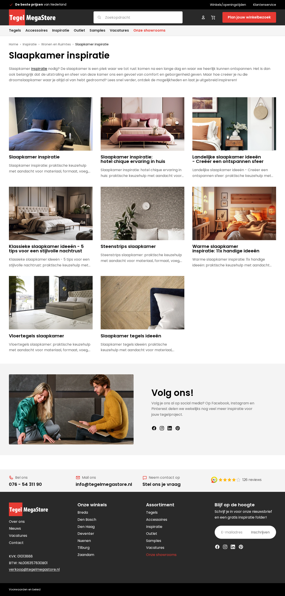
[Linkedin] (169, 428)
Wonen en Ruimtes (56, 44)
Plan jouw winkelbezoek (249, 17)
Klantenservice (264, 4)
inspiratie (39, 68)
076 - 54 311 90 (25, 484)
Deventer (85, 533)
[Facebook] (154, 428)
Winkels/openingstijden (228, 4)
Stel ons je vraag (161, 484)
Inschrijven (260, 532)
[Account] (203, 17)
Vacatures (18, 535)
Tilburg (83, 547)
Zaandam (85, 554)
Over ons (17, 521)
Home (13, 44)
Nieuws (15, 528)
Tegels (152, 512)
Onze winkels (92, 505)
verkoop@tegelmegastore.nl (34, 569)
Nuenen (84, 540)
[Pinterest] (177, 428)
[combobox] (132, 17)
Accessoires (156, 519)
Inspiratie (30, 44)
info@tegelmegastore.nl (104, 484)
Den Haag (86, 526)
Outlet (151, 533)
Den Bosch (86, 519)
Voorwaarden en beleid (25, 589)
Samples (153, 540)
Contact (16, 542)
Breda (82, 512)
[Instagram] (162, 428)
